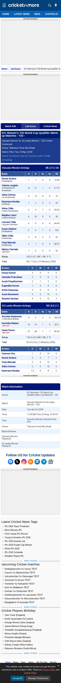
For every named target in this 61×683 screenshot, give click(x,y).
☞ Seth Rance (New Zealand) (16, 641)
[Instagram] (24, 461)
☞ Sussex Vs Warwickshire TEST (18, 572)
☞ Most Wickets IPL (12, 530)
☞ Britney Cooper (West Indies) (17, 644)
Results (53, 662)
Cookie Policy (30, 673)
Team (23, 662)
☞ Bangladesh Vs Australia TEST (18, 602)
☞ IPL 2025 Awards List (13, 541)
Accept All (17, 678)
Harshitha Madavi (10, 324)
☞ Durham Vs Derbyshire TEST (17, 591)
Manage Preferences (38, 678)
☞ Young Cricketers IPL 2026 (16, 537)
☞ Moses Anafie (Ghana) (14, 633)
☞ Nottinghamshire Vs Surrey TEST (19, 569)
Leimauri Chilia (10, 223)
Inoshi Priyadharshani (12, 281)
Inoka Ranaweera (10, 294)
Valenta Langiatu (10, 188)
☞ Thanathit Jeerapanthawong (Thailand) (22, 630)
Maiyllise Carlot (9, 216)
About (15, 662)
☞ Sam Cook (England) (13, 615)
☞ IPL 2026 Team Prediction (15, 526)
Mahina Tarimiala (10, 250)
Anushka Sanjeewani (12, 317)
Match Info (10, 126)
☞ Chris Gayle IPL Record (15, 533)
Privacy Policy (48, 669)
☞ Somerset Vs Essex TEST (16, 580)
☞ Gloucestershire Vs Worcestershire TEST (23, 598)
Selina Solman (9, 195)
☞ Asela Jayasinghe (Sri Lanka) (17, 618)
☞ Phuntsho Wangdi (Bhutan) (16, 637)
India (37, 14)
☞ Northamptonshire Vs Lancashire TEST (22, 595)
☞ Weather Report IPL (13, 556)
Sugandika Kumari (10, 285)
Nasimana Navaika (11, 202)
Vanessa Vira (8, 353)
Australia (51, 14)
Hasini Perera (8, 331)
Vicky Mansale (9, 243)
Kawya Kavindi (9, 272)
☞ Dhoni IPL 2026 (10, 548)
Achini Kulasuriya (10, 290)
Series (31, 662)
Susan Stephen (9, 230)
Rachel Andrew (9, 179)
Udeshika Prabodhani (12, 277)
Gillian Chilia (7, 236)
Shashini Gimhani (10, 298)
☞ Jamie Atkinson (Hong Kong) (17, 626)
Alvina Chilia (10, 209)
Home (5, 14)
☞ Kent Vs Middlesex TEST (15, 587)
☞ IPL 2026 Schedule (12, 552)
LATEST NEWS (22, 14)
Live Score (15, 69)
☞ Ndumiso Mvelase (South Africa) (19, 648)
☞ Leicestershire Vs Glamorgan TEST (20, 576)
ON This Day (41, 662)
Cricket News (50, 126)
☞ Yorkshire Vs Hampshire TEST (18, 583)
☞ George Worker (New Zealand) (18, 622)
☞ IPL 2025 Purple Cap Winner (17, 545)
